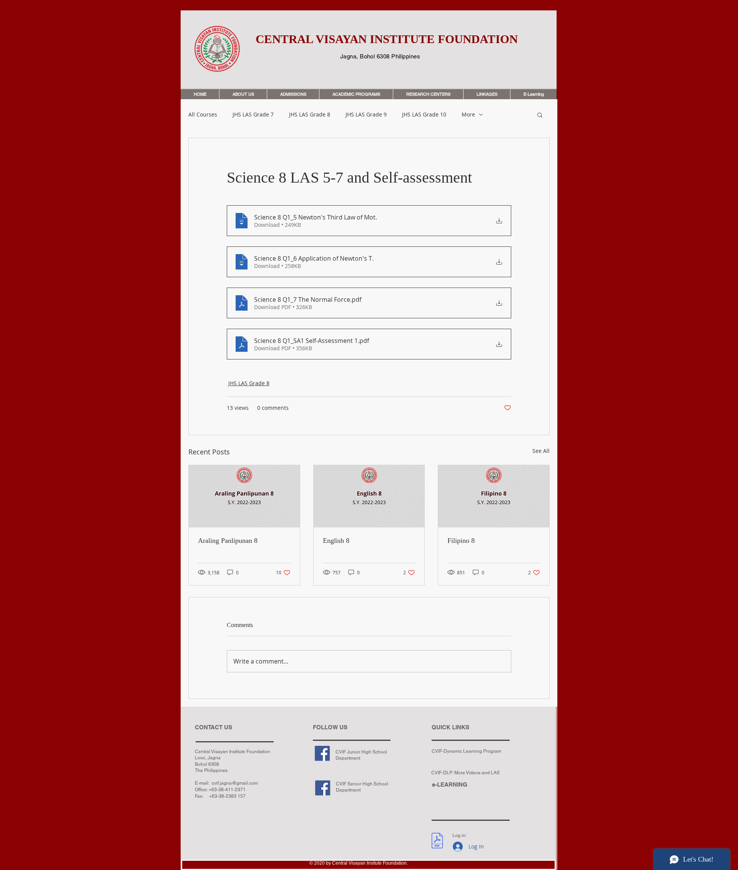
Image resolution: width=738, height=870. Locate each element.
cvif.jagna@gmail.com (235, 783)
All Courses (202, 114)
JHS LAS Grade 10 (424, 114)
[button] (540, 114)
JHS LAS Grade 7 (253, 114)
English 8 (336, 540)
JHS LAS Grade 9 (366, 114)
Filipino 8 (461, 540)
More (468, 114)
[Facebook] (322, 753)
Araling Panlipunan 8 (228, 540)
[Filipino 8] (493, 496)
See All (541, 450)
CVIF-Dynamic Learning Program (466, 751)
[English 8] (369, 496)
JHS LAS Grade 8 (309, 114)
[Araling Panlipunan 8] (244, 496)
